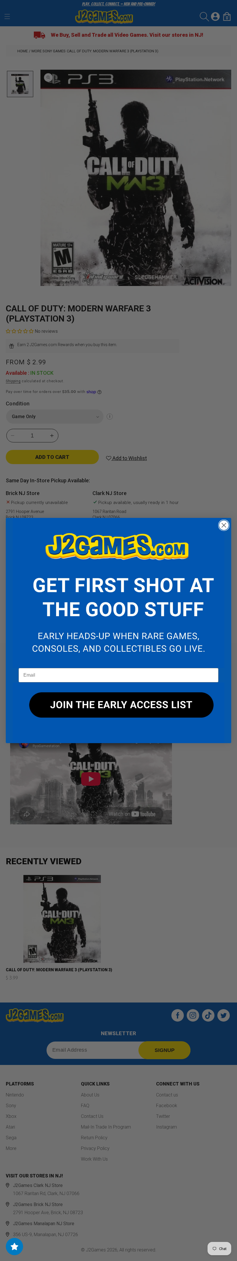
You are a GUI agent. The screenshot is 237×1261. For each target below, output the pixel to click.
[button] (118, 593)
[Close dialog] (224, 525)
